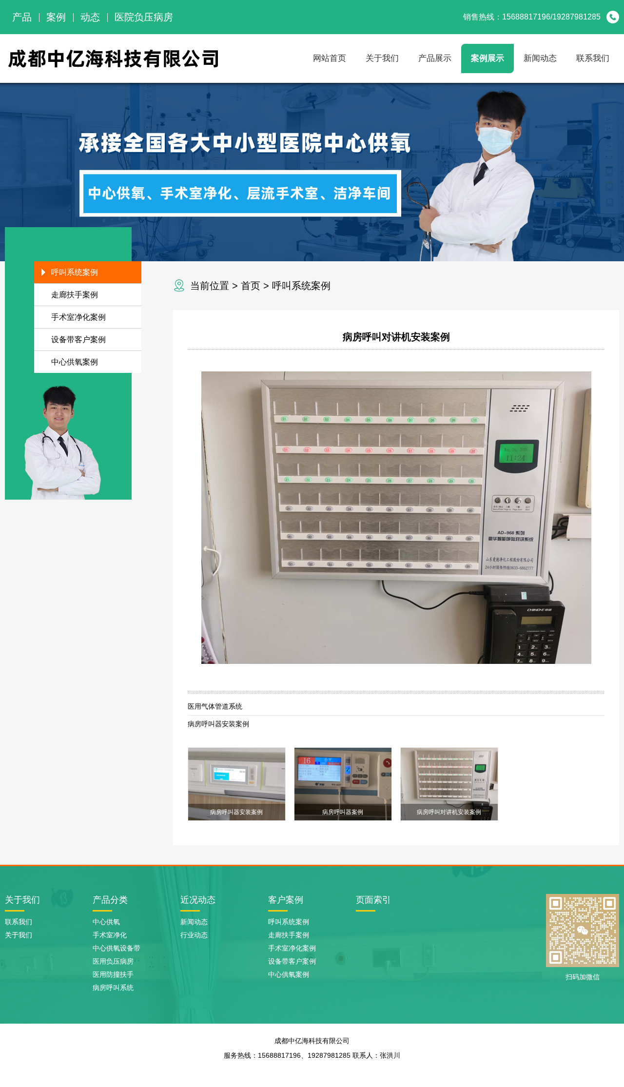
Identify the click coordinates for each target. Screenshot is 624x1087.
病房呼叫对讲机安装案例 (396, 336)
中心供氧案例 (74, 362)
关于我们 (382, 58)
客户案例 (285, 900)
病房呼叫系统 (113, 987)
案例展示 (487, 58)
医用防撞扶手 (113, 974)
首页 (250, 285)
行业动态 (194, 935)
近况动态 (197, 900)
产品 (22, 17)
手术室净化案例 (78, 317)
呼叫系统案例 (301, 285)
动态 (90, 17)
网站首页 (329, 58)
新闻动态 (540, 58)
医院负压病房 (144, 17)
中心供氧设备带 (116, 948)
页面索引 (373, 900)
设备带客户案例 (78, 339)
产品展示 (434, 58)
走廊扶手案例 (74, 295)
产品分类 (110, 900)
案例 (56, 17)
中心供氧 (106, 922)
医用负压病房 (113, 961)
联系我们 (592, 58)
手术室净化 (110, 935)
